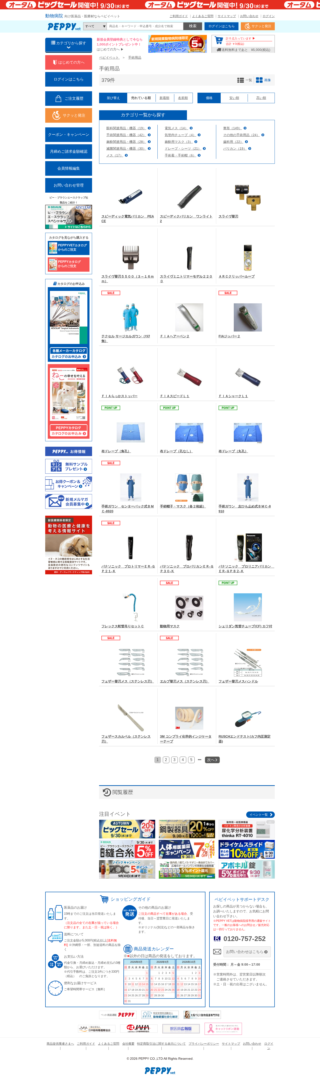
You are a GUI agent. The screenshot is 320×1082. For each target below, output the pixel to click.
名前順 (183, 98)
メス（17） (114, 155)
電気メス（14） (176, 128)
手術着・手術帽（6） (180, 155)
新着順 (164, 98)
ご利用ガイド (179, 16)
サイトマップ (227, 16)
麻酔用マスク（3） (179, 142)
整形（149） (232, 128)
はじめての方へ (108, 49)
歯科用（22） (233, 142)
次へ (211, 760)
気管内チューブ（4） (180, 135)
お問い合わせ (249, 16)
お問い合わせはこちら (245, 952)
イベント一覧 (258, 814)
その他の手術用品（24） (241, 135)
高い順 (261, 98)
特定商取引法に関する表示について (161, 1043)
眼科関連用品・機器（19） (126, 128)
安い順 (234, 98)
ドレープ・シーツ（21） (183, 148)
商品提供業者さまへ (60, 1043)
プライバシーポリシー (204, 1043)
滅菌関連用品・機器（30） (126, 148)
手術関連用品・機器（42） (126, 135)
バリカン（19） (235, 148)
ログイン (269, 16)
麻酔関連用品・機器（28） (126, 142)
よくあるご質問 (202, 16)
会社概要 (128, 1043)
